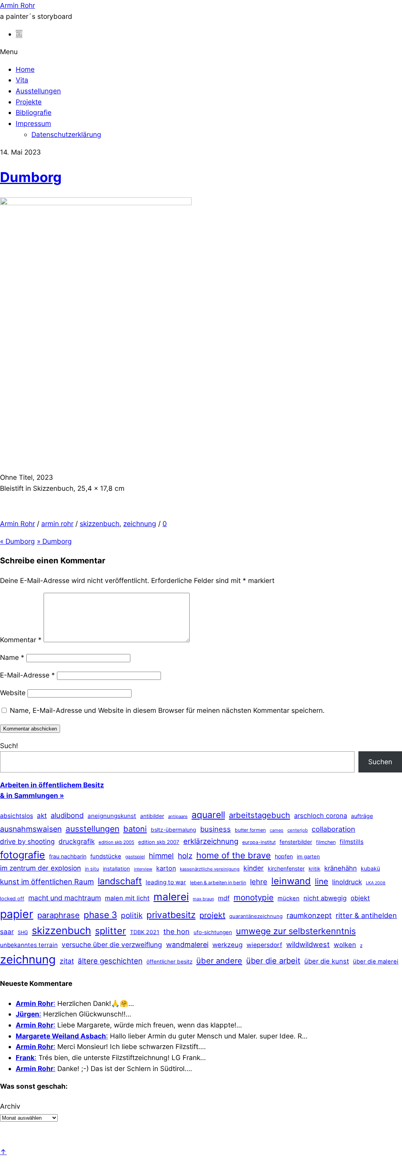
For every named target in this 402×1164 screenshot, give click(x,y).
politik (132, 915)
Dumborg (31, 177)
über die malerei (375, 961)
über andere (219, 960)
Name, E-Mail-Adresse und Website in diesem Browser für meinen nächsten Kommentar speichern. (167, 710)
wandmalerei (187, 944)
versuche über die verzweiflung (112, 944)
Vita (22, 80)
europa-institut (259, 842)
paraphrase (58, 915)
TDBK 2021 (144, 932)
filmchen (326, 842)
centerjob (297, 830)
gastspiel (135, 857)
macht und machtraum (64, 898)
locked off (12, 899)
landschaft (120, 881)
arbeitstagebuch (259, 815)
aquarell (208, 814)
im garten (308, 856)
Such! (9, 745)
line (321, 881)
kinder (253, 868)
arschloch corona (320, 816)
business (215, 829)
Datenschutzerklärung (66, 134)
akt (42, 816)
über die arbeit (273, 960)
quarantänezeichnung (256, 916)
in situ (92, 869)
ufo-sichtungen (213, 932)
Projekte (29, 102)
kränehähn (340, 868)
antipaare (178, 816)
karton (166, 868)
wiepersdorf (264, 945)
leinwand (291, 881)
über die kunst (326, 961)
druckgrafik (76, 841)
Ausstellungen (38, 91)
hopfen (284, 856)
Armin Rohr (17, 523)
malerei (171, 897)
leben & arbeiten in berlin (218, 882)
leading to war (166, 882)
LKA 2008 (376, 882)
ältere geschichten (110, 960)
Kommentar (21, 640)
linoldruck (347, 882)
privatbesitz (171, 914)
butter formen (250, 830)
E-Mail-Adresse (27, 675)
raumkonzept (309, 915)
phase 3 (100, 914)
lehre (258, 881)
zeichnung (139, 523)
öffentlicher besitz (169, 961)
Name (12, 657)
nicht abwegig (325, 898)
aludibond (67, 815)
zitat (67, 961)
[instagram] (19, 34)
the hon (176, 931)
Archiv (10, 1106)
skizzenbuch (99, 523)
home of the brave (233, 855)
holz (185, 855)
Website (13, 693)
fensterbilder (296, 841)
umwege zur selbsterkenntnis (296, 931)
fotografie (22, 855)
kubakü (370, 868)
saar (7, 931)
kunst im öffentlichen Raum (47, 881)
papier (16, 914)
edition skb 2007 (158, 842)
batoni (135, 829)
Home (25, 69)
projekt (212, 915)
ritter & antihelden (366, 915)
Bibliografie (33, 112)
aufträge (362, 815)
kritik (314, 868)
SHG (23, 932)
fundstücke (105, 856)
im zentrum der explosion (40, 868)
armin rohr (57, 523)
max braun (203, 899)
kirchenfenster (286, 868)
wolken (345, 945)
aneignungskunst (112, 816)
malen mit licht (127, 898)
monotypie (254, 897)
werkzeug (227, 945)
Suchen (380, 762)
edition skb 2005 (116, 842)
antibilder (152, 816)
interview (143, 869)
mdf (224, 898)
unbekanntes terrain (29, 945)
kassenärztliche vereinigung (209, 869)
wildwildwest (308, 944)
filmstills (352, 841)
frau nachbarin (67, 856)
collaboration (333, 829)
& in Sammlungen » (32, 795)
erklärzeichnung (210, 841)
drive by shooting (27, 841)
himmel (161, 855)
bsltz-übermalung (173, 829)
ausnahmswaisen (31, 829)
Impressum (33, 123)
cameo (276, 830)
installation (116, 868)
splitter (110, 930)
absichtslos (16, 816)
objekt (360, 898)
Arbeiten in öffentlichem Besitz (52, 785)
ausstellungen (92, 829)
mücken (289, 898)
